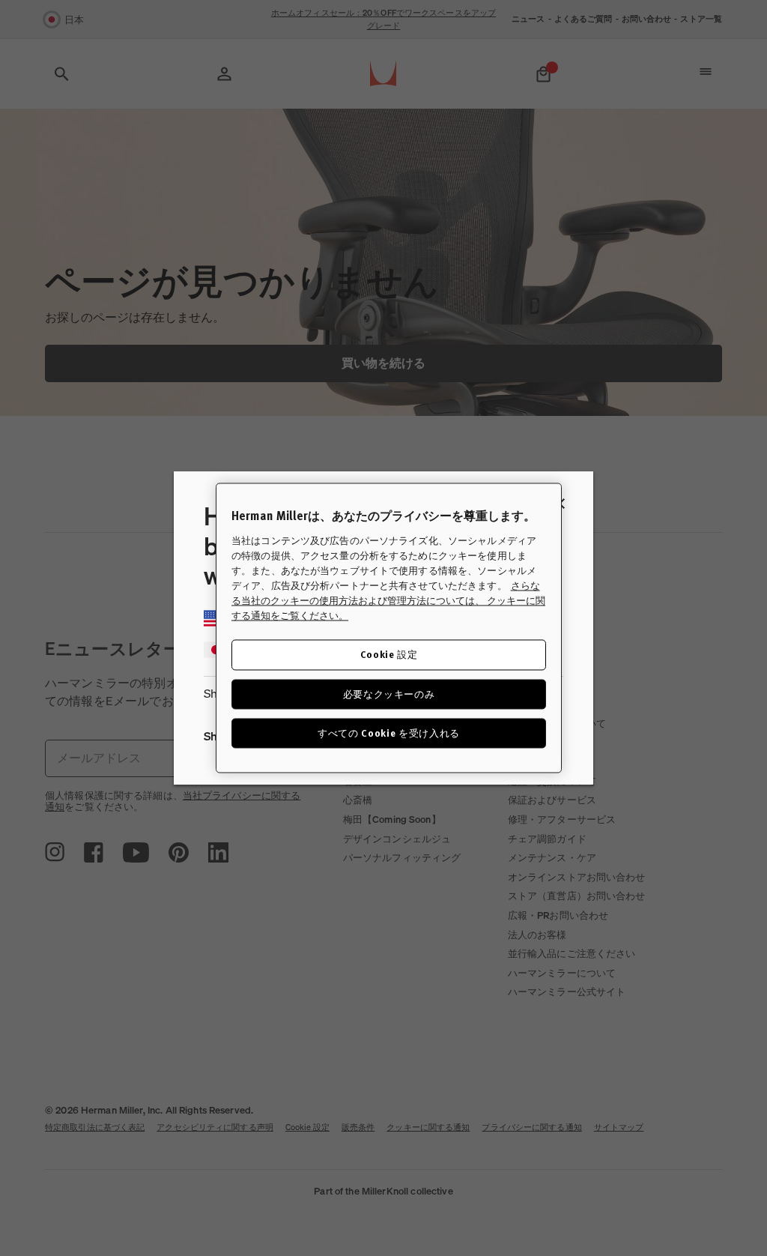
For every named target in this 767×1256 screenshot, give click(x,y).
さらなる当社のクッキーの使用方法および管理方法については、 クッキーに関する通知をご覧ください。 (388, 601)
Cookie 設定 (389, 654)
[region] (389, 628)
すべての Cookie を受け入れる (389, 732)
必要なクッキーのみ (389, 693)
